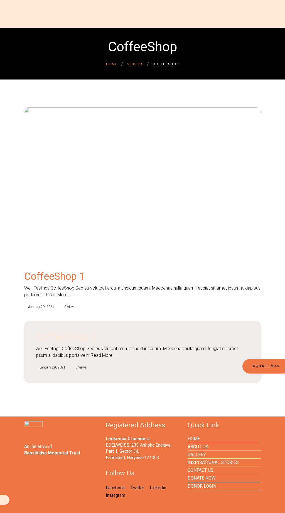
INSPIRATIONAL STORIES (213, 462)
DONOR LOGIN (202, 486)
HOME (194, 438)
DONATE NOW (201, 478)
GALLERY (197, 454)
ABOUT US (198, 446)
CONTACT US (200, 470)
